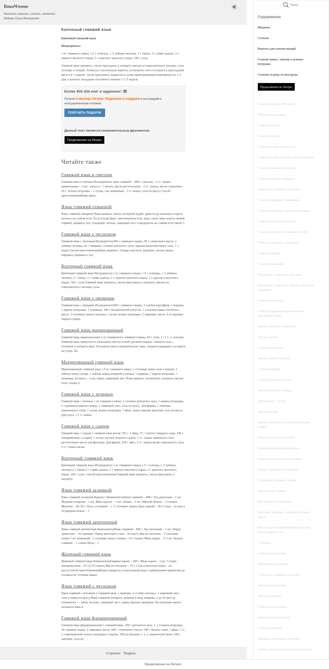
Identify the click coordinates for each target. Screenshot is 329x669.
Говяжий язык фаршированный (94, 618)
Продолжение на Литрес (276, 87)
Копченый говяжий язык (87, 266)
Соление (263, 38)
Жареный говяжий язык (86, 554)
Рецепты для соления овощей (277, 48)
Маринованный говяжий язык (92, 362)
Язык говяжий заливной (86, 490)
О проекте (113, 653)
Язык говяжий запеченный (89, 522)
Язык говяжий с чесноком (88, 586)
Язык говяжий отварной (86, 206)
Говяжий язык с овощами (87, 298)
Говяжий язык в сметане (87, 174)
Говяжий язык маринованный (92, 330)
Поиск (290, 4)
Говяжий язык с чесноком (88, 234)
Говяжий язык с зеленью (87, 394)
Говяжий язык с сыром (85, 426)
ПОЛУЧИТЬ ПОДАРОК (84, 112)
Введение (264, 27)
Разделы (130, 653)
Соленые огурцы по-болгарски (278, 74)
